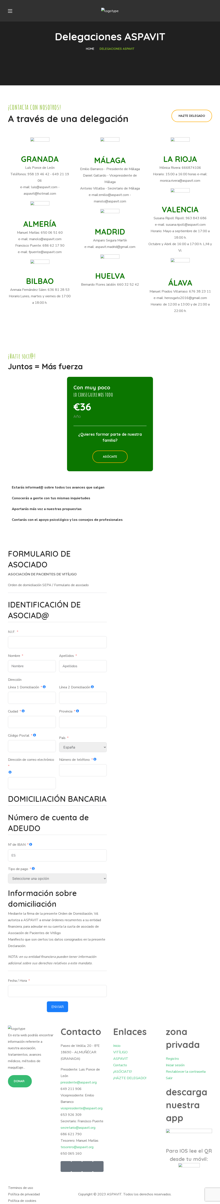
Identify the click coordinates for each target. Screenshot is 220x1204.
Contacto (120, 1065)
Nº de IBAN (17, 844)
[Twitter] (66, 1166)
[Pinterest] (87, 1166)
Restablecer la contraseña (186, 1071)
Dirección (14, 679)
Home (90, 49)
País (62, 738)
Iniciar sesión (175, 1065)
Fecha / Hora (17, 980)
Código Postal (18, 735)
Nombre (14, 655)
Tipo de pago (18, 869)
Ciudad (13, 711)
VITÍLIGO (120, 1052)
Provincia (65, 711)
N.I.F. (11, 631)
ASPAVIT (120, 1058)
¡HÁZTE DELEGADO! (129, 1078)
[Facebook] (76, 1166)
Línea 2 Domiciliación (74, 687)
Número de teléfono (74, 759)
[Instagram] (98, 1166)
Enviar (57, 1007)
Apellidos (66, 655)
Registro (172, 1058)
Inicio (117, 1045)
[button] (191, 116)
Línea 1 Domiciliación (23, 687)
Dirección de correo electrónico (31, 759)
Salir (169, 1078)
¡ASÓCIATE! (122, 1071)
